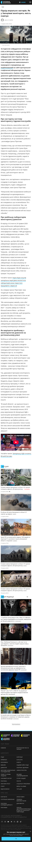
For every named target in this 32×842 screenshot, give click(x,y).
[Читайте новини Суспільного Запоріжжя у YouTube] (8, 821)
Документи (20, 803)
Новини (3, 748)
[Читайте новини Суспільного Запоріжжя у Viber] (14, 821)
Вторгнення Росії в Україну (23, 748)
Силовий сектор (6, 778)
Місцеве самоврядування (22, 775)
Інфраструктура (22, 770)
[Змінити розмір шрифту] (29, 24)
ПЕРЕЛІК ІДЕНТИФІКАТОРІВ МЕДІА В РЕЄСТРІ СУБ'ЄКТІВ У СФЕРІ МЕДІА (24, 810)
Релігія (19, 781)
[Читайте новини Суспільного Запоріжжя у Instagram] (5, 821)
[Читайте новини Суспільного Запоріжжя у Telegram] (11, 821)
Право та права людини (6, 775)
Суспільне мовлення (7, 799)
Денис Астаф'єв (9, 20)
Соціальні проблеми (23, 783)
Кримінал (4, 759)
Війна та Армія (21, 786)
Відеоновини (5, 789)
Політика (4, 781)
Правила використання (21, 800)
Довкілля (4, 767)
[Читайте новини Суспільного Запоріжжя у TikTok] (20, 821)
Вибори (3, 765)
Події (3, 6)
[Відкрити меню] (30, 2)
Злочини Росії (5, 783)
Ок (16, 838)
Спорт (3, 786)
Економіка (4, 762)
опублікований (7, 68)
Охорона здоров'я (22, 767)
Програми (4, 807)
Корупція (20, 757)
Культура (20, 759)
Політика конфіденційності (7, 804)
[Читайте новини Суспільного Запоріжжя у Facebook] (2, 821)
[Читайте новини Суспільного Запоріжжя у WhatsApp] (17, 821)
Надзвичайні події (23, 765)
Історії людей (21, 778)
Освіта (19, 762)
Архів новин (20, 797)
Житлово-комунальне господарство (8, 771)
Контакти (4, 797)
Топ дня (19, 789)
